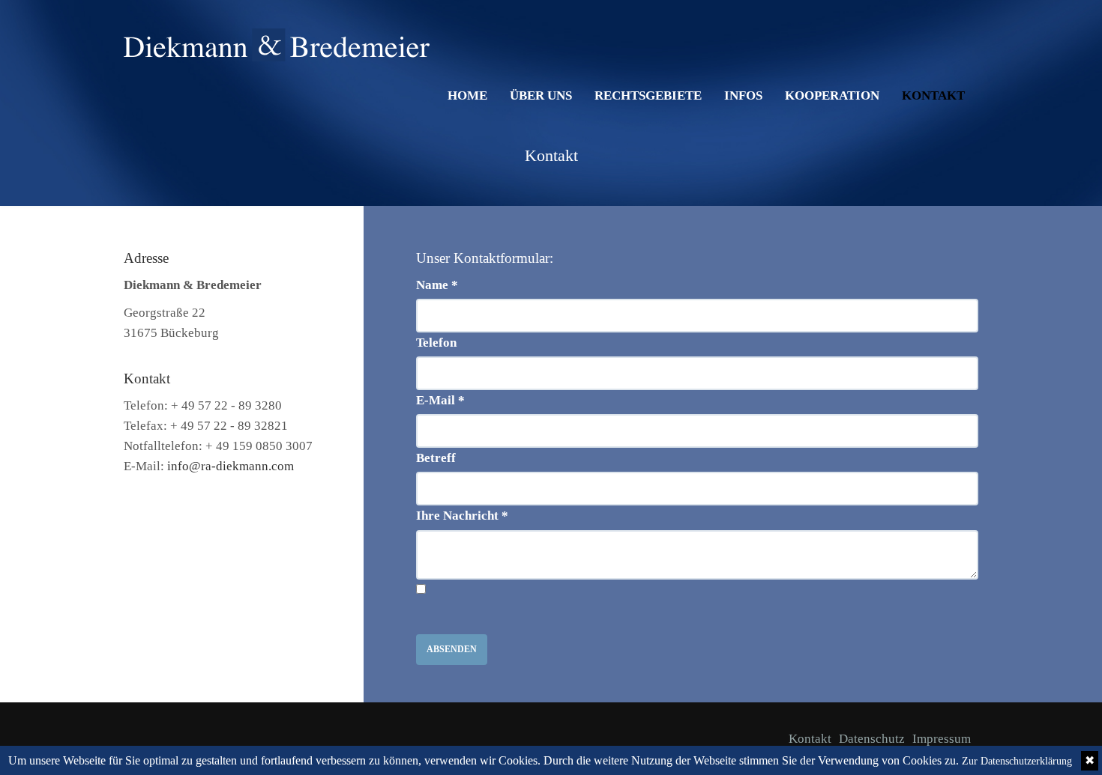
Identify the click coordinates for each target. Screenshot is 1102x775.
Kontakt (933, 95)
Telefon (436, 342)
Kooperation (832, 95)
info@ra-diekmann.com (230, 466)
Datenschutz (872, 739)
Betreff (436, 458)
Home (467, 95)
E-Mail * (440, 400)
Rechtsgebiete (648, 95)
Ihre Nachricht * (462, 515)
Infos (743, 95)
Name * (437, 285)
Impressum (941, 739)
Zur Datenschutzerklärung (1017, 761)
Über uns (541, 95)
